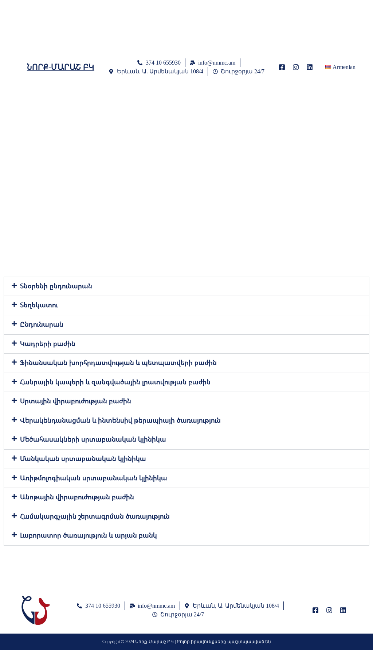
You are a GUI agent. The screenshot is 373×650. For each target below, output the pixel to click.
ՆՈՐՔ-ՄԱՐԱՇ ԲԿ (60, 67)
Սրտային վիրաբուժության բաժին (75, 401)
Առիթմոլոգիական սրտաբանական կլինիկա (93, 478)
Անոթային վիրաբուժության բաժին (77, 497)
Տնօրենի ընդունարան (56, 286)
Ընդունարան (41, 324)
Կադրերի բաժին (47, 343)
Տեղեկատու (39, 305)
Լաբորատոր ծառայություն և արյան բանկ (88, 535)
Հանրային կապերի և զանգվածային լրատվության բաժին (115, 382)
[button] (186, 286)
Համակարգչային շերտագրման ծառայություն (95, 516)
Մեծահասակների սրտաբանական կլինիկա (93, 439)
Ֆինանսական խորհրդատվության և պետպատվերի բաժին (118, 362)
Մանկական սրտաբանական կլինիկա (83, 458)
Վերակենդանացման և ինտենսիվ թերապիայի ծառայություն (120, 420)
